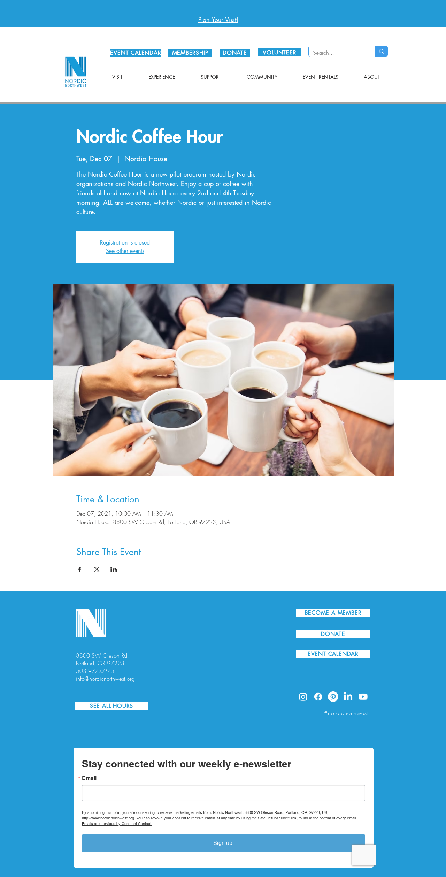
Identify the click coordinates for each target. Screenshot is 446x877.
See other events (125, 251)
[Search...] (381, 51)
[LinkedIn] (348, 696)
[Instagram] (303, 696)
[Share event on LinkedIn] (113, 569)
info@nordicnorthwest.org (105, 678)
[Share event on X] (96, 569)
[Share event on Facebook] (79, 569)
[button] (117, 77)
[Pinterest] (333, 696)
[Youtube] (363, 696)
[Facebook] (318, 696)
